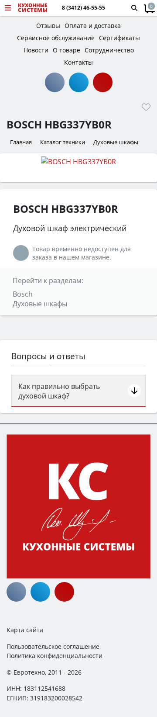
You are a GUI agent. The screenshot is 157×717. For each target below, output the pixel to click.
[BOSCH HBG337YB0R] (78, 161)
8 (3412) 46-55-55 (83, 8)
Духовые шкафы (40, 303)
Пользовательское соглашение (53, 646)
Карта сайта (25, 630)
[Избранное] (146, 107)
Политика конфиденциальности (54, 655)
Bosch (23, 294)
